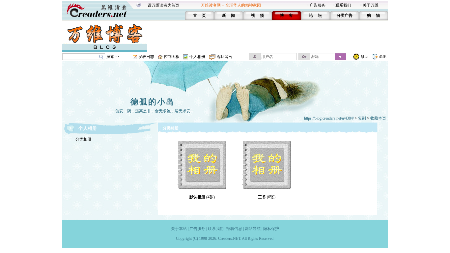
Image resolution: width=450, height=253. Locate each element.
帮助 (364, 56)
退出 (383, 56)
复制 (362, 118)
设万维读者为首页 (163, 5)
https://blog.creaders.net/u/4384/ (329, 118)
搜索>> (112, 56)
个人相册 (197, 56)
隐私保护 (271, 228)
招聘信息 (234, 228)
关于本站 (179, 228)
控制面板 (172, 56)
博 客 (286, 15)
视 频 (257, 15)
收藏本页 (378, 118)
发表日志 (146, 56)
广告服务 (317, 5)
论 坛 (315, 15)
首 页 (199, 15)
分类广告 (344, 15)
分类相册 (83, 139)
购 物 (373, 15)
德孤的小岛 (152, 102)
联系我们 (343, 5)
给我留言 (224, 56)
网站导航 (253, 228)
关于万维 (371, 5)
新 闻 (228, 15)
